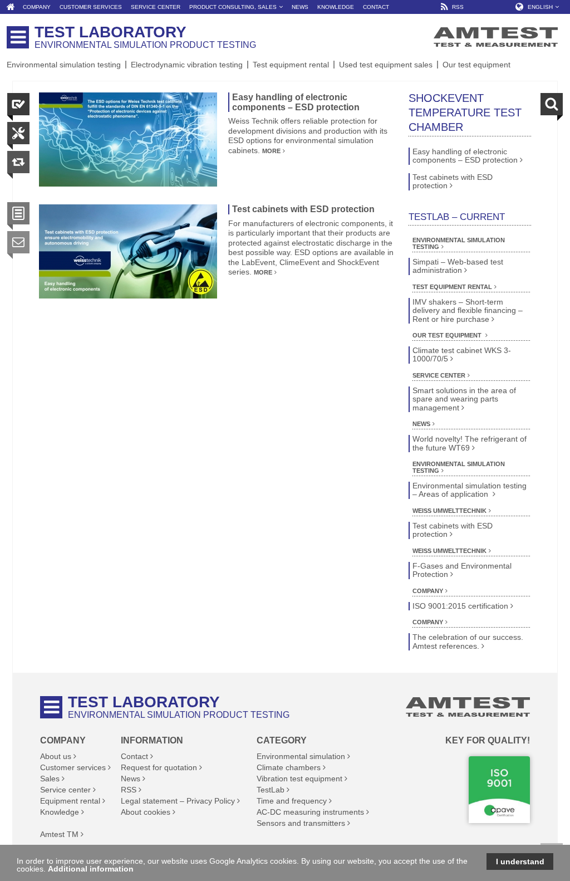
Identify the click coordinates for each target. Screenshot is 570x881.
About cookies (145, 811)
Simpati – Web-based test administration (457, 266)
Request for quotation (159, 767)
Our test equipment (476, 64)
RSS (128, 789)
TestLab (270, 789)
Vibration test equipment (299, 778)
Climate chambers (289, 767)
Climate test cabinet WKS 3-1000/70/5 (461, 354)
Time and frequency (292, 800)
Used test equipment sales (386, 64)
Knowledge (59, 811)
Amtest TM (59, 834)
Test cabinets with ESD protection (303, 209)
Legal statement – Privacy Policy (178, 800)
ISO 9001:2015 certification (460, 606)
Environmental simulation (301, 756)
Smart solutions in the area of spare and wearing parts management (464, 399)
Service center (438, 375)
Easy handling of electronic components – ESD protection (296, 102)
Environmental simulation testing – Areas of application (469, 490)
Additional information (91, 868)
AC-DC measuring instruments (310, 811)
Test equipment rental (291, 64)
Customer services (73, 767)
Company (427, 591)
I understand (520, 861)
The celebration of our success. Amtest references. (467, 641)
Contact (134, 756)
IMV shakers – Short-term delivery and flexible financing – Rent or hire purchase (467, 311)
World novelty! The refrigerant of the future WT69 (469, 443)
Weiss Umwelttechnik (449, 510)
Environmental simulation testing (64, 64)
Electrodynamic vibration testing (187, 64)
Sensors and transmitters (301, 823)
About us (55, 756)
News (421, 423)
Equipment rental (70, 800)
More (271, 151)
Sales (50, 778)
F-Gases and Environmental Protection (462, 570)
